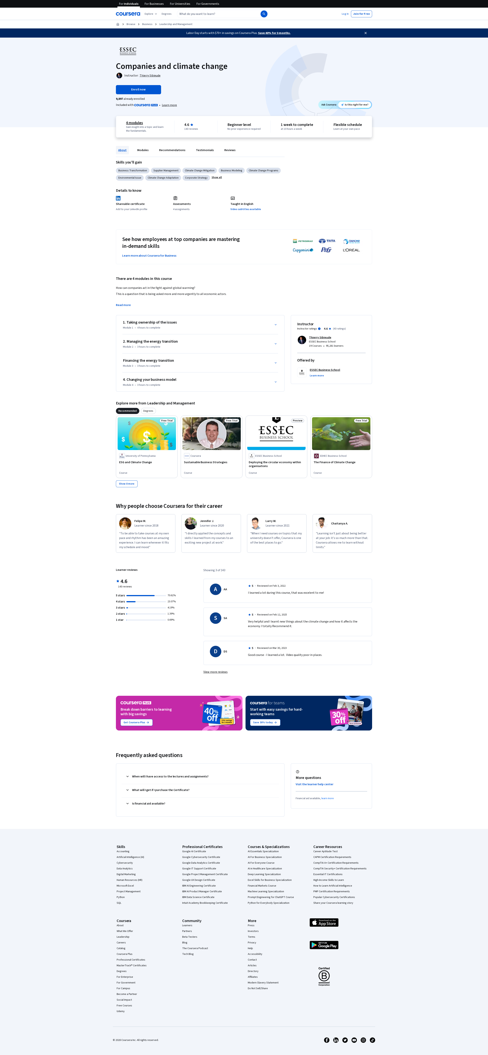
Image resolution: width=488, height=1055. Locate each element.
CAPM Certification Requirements (332, 857)
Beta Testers (189, 937)
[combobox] (214, 14)
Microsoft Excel (125, 886)
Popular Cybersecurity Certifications (334, 897)
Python (121, 897)
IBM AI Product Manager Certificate (202, 891)
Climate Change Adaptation (163, 178)
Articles (252, 965)
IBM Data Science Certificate (198, 897)
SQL (119, 903)
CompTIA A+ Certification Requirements (336, 863)
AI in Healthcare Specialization (265, 869)
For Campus (123, 988)
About (122, 150)
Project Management (128, 891)
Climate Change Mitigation (199, 170)
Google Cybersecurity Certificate (201, 857)
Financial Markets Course (262, 886)
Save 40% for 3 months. (274, 33)
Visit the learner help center (314, 784)
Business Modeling (231, 170)
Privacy (252, 943)
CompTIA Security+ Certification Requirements (340, 869)
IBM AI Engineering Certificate (199, 886)
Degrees (122, 971)
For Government (126, 983)
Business (147, 24)
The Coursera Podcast (195, 948)
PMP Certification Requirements (331, 891)
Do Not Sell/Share (258, 988)
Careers (121, 943)
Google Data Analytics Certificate (201, 863)
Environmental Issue (129, 178)
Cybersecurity (125, 863)
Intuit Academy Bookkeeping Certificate (205, 903)
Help (250, 948)
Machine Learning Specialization (266, 891)
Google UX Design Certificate (198, 880)
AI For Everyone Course (261, 863)
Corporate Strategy (196, 178)
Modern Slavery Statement (263, 983)
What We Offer (125, 931)
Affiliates (253, 977)
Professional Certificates (131, 960)
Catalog (121, 948)
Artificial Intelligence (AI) (130, 857)
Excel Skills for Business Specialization (270, 880)
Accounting (123, 851)
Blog (184, 943)
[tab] (127, 411)
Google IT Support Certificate (199, 869)
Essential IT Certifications (328, 874)
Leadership (123, 937)
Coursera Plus (124, 954)
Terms (251, 937)
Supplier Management (165, 170)
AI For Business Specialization (265, 857)
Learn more (169, 105)
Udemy (121, 1011)
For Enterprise (125, 977)
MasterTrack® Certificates (132, 965)
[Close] (365, 33)
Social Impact (124, 1000)
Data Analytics (125, 869)
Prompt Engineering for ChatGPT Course (271, 897)
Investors (253, 931)
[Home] (117, 24)
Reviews (229, 150)
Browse (131, 24)
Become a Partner (127, 994)
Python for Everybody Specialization (268, 903)
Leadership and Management (175, 24)
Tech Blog (188, 954)
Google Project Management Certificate (205, 874)
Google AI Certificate (194, 851)
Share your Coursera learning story (333, 903)
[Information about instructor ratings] (319, 328)
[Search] (264, 13)
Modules (142, 150)
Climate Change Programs (263, 170)
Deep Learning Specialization (264, 874)
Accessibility (255, 954)
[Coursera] (128, 14)
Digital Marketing (126, 874)
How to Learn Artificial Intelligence (332, 886)
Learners (187, 925)
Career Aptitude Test (325, 851)
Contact (252, 960)
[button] (166, 13)
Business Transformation (132, 170)
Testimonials (205, 150)
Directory (253, 971)
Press (251, 925)
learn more (327, 798)
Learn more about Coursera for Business (149, 256)
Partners (187, 931)
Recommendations (172, 150)
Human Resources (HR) (129, 880)
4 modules (134, 123)
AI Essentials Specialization (263, 851)
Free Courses (124, 1005)
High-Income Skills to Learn (328, 880)
